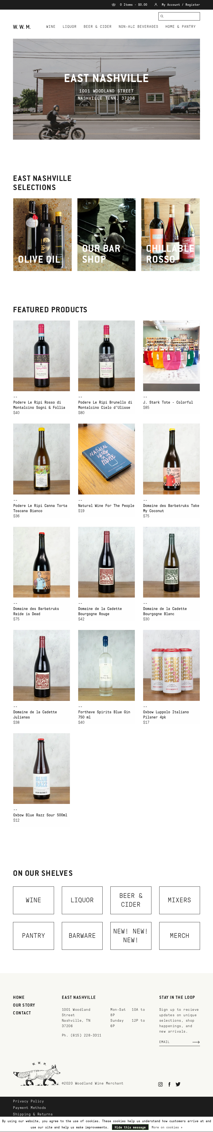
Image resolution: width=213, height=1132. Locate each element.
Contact (22, 1013)
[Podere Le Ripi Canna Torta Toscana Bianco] (41, 458)
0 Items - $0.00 (133, 4)
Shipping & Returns (33, 1114)
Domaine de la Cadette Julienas (35, 714)
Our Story (24, 1005)
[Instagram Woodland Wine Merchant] (160, 1084)
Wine (51, 27)
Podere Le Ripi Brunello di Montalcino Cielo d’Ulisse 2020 (105, 405)
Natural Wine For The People (106, 506)
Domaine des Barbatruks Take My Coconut (171, 508)
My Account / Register (180, 4)
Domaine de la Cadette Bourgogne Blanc (165, 611)
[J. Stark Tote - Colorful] (171, 355)
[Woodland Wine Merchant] (22, 27)
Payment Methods (29, 1108)
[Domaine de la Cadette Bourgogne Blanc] (171, 562)
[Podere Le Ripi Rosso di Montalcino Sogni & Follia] (41, 355)
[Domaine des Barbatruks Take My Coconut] (171, 458)
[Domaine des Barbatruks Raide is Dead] (41, 562)
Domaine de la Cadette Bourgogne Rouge (100, 611)
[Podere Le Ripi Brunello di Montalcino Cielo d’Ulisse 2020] (106, 355)
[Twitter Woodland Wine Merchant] (178, 1084)
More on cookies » (167, 1127)
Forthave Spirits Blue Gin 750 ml (104, 714)
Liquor (70, 27)
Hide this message (130, 1127)
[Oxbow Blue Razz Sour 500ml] (41, 768)
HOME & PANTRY (180, 27)
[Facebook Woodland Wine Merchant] (169, 1084)
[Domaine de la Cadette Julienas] (41, 665)
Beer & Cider (98, 27)
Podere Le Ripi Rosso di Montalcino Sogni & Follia (39, 405)
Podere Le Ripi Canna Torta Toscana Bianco (40, 508)
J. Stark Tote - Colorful (168, 402)
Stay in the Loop (177, 997)
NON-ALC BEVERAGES (138, 27)
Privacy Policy (28, 1101)
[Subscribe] (196, 1042)
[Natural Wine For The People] (106, 458)
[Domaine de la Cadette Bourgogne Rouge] (106, 562)
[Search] (162, 16)
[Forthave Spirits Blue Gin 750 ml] (106, 665)
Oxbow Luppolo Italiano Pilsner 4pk (166, 714)
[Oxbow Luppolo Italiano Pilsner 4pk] (171, 665)
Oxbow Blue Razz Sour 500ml (40, 815)
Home (19, 997)
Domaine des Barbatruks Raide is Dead (36, 611)
